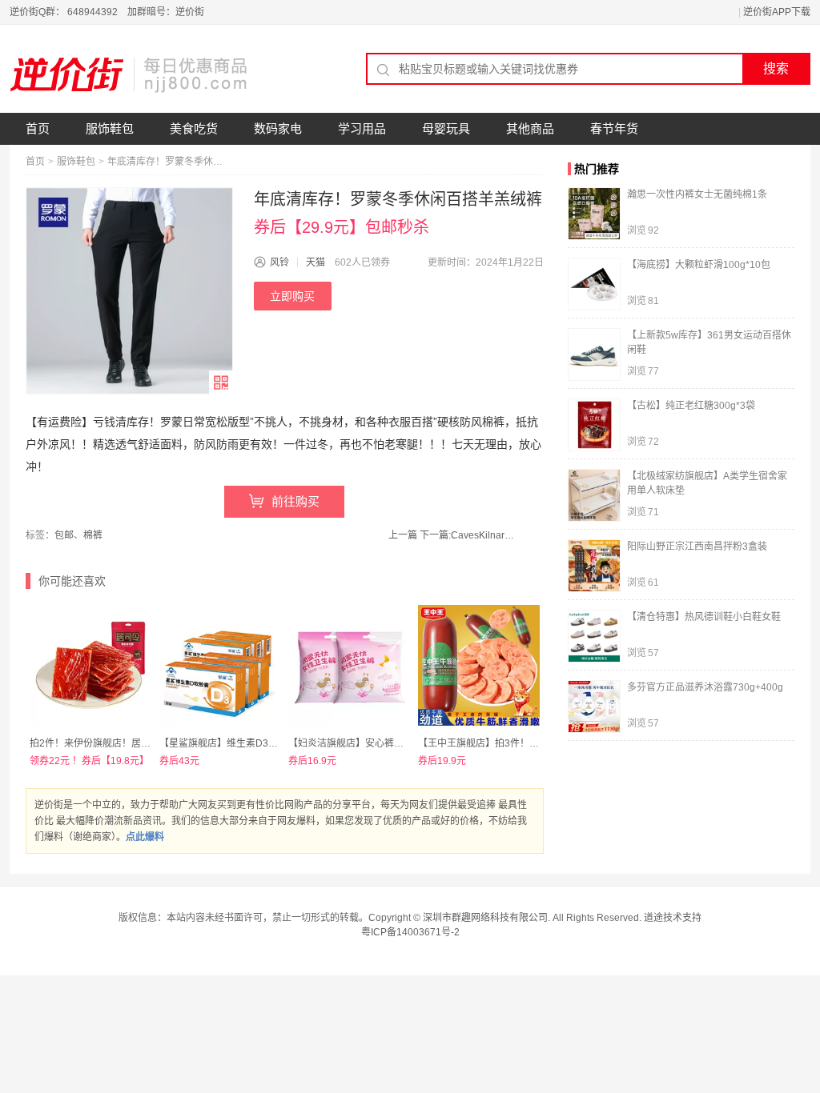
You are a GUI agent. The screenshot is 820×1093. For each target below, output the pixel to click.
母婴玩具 (446, 128)
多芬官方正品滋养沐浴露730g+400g (705, 687)
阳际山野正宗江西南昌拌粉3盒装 (697, 546)
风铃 (279, 262)
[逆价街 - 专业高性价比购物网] (130, 74)
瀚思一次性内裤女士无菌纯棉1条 (697, 194)
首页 (38, 128)
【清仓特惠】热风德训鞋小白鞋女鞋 (704, 617)
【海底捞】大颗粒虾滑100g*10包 (698, 264)
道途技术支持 (672, 917)
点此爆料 (145, 837)
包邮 (64, 535)
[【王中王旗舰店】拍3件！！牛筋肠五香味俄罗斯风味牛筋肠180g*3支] (479, 666)
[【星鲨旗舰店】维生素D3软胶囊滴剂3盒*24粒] (220, 666)
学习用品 (362, 128)
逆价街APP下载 (776, 12)
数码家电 (278, 128)
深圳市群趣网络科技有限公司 (485, 917)
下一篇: (471, 535)
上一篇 (402, 535)
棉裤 (92, 535)
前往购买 (295, 501)
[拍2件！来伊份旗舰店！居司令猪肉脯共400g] (90, 666)
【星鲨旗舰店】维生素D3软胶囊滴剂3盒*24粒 (257, 743)
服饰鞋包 (110, 128)
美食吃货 (194, 128)
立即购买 (292, 296)
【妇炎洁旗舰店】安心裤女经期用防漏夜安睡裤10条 (399, 743)
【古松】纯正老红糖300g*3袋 (691, 405)
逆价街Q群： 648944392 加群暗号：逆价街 (107, 12)
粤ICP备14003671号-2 (410, 932)
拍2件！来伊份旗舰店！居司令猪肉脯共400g (125, 743)
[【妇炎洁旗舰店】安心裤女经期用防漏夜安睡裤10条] (349, 666)
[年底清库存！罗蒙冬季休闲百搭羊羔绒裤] (129, 290)
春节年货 (614, 128)
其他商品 (530, 128)
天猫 (315, 262)
